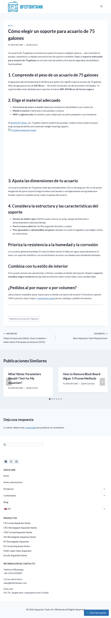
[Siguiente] (102, 382)
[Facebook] (5, 461)
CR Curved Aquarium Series (17, 523)
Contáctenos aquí (45, 298)
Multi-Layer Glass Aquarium (17, 550)
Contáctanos (9, 495)
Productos (8, 488)
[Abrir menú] (101, 6)
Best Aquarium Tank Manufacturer (90, 336)
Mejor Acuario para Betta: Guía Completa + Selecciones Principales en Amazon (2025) (25, 337)
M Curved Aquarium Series (16, 546)
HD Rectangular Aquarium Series (19, 536)
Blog (10, 26)
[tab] (49, 399)
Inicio (6, 475)
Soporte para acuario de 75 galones (23, 319)
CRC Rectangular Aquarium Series (20, 527)
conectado (30, 427)
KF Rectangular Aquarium (16, 541)
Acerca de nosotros (13, 482)
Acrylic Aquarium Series (15, 555)
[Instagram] (16, 461)
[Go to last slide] (8, 382)
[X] (11, 461)
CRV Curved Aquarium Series (17, 532)
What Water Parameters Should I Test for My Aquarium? (24, 378)
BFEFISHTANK (17, 45)
